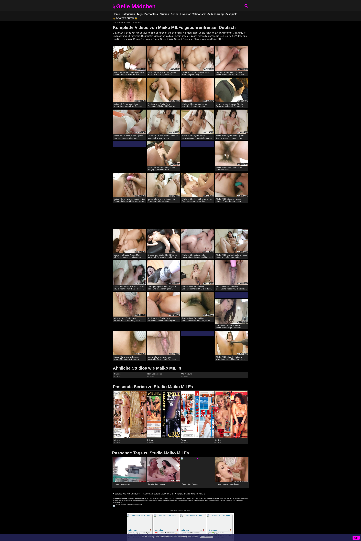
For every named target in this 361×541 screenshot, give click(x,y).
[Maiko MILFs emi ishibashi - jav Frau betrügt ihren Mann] (163, 185)
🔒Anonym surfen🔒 (125, 18)
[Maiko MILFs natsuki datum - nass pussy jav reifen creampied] (231, 241)
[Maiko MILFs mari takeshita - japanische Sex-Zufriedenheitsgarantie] (231, 153)
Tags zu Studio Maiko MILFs (191, 493)
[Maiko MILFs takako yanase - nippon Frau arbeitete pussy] (231, 185)
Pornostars (151, 14)
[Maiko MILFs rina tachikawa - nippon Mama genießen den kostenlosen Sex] (129, 343)
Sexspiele (231, 14)
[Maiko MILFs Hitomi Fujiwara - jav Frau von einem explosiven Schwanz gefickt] (197, 185)
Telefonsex (199, 14)
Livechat (185, 14)
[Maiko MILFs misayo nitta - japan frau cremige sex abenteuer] (129, 122)
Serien (175, 14)
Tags (140, 14)
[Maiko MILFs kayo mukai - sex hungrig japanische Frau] (163, 153)
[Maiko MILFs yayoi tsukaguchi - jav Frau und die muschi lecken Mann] (129, 185)
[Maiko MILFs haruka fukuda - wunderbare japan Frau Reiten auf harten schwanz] (129, 90)
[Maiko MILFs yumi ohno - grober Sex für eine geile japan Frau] (231, 122)
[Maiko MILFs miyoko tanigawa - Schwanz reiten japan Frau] (163, 58)
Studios (164, 14)
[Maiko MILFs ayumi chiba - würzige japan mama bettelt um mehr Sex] (197, 122)
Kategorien (128, 14)
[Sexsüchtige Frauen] (163, 469)
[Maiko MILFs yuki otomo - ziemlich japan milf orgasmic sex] (163, 122)
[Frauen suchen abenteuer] (231, 469)
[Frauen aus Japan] (129, 469)
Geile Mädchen (136, 6)
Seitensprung (215, 14)
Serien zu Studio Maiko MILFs (158, 493)
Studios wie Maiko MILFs (127, 493)
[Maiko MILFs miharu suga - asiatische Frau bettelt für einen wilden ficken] (163, 343)
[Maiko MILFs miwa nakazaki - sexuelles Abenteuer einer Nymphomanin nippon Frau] (197, 90)
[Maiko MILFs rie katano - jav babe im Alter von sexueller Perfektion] (129, 58)
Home (116, 14)
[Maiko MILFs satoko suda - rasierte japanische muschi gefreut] (197, 241)
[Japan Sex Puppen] (197, 469)
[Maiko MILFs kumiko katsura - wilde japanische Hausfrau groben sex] (231, 343)
